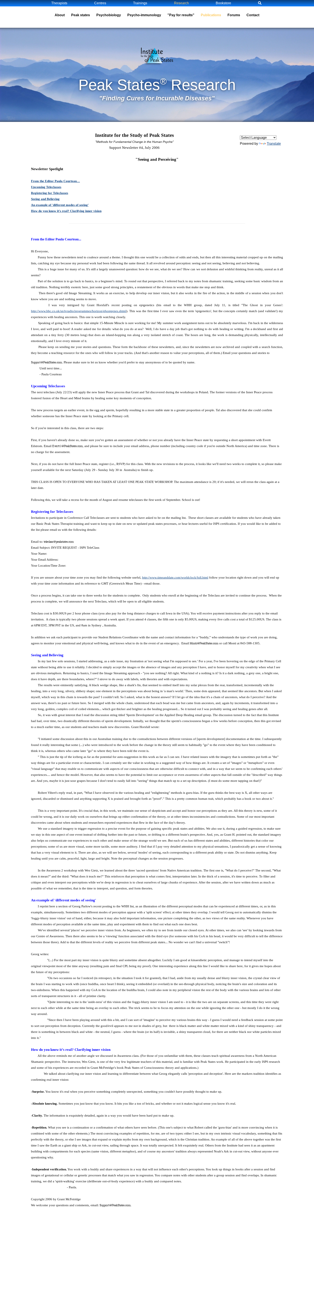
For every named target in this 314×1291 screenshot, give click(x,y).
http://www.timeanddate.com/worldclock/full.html (175, 577)
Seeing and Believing (45, 199)
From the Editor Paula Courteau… (55, 181)
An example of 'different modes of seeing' (60, 205)
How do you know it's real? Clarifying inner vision (66, 211)
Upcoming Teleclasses (46, 187)
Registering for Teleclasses (49, 193)
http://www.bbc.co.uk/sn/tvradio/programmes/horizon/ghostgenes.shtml (78, 311)
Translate (274, 143)
